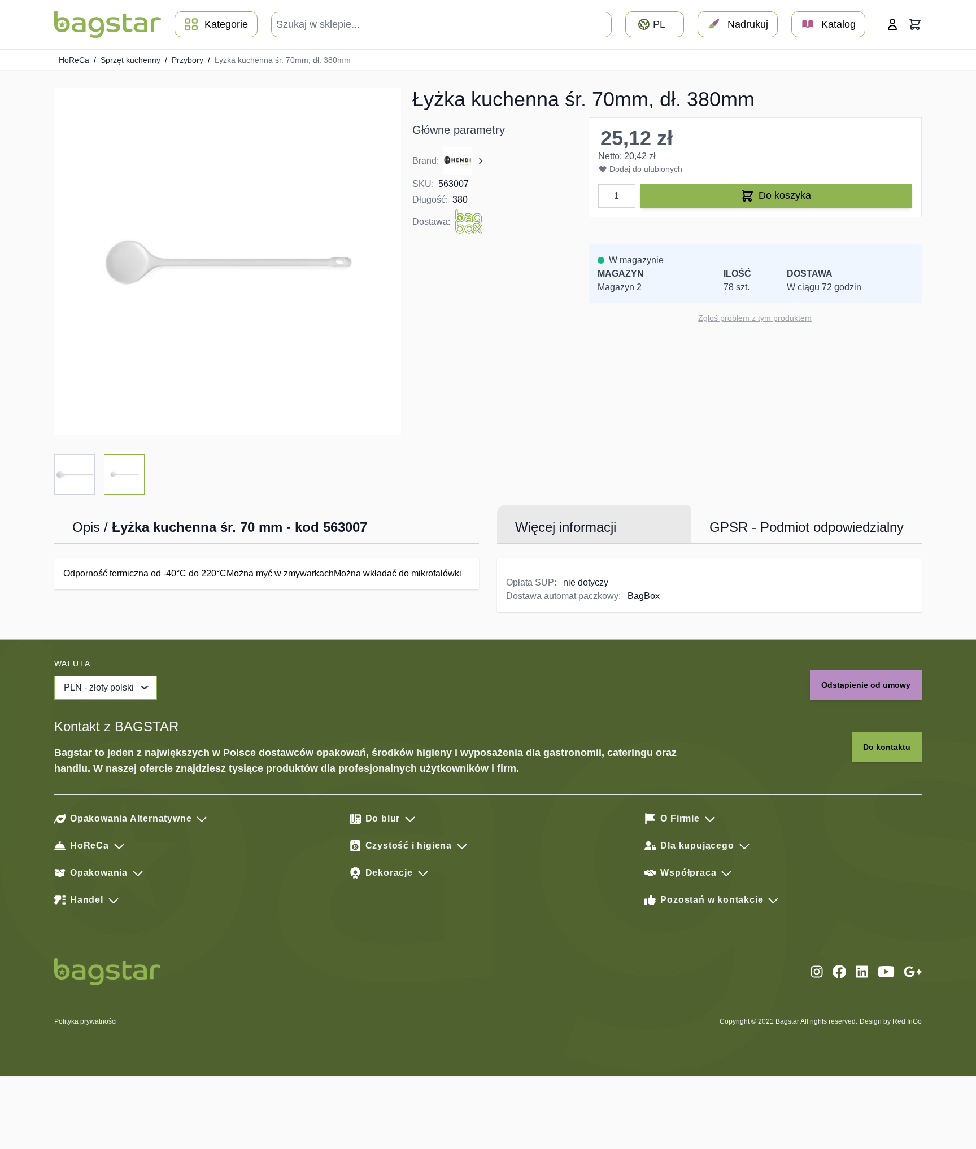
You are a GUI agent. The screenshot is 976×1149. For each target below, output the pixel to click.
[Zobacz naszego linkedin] (862, 971)
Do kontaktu (886, 747)
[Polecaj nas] (913, 972)
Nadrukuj (747, 24)
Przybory (187, 59)
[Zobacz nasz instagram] (816, 971)
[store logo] (107, 24)
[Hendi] (464, 161)
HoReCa (74, 59)
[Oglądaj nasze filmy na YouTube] (886, 971)
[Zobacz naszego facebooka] (839, 971)
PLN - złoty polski (99, 687)
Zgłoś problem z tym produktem (755, 317)
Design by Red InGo (891, 1021)
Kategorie (226, 24)
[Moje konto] (892, 24)
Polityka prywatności (85, 1021)
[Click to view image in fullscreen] (227, 261)
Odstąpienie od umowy (865, 684)
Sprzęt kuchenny (130, 59)
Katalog (838, 24)
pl (659, 24)
